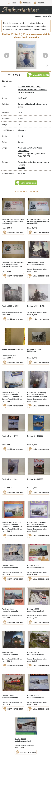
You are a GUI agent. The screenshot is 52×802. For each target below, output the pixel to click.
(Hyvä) (24, 98)
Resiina (21, 167)
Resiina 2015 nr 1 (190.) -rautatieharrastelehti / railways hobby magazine (32, 89)
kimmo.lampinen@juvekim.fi (31, 153)
